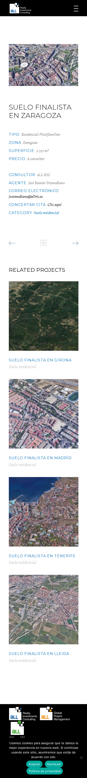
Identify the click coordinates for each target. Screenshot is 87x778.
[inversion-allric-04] (43, 65)
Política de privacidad (45, 771)
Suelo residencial (46, 212)
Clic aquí (54, 204)
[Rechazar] (81, 757)
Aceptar (34, 764)
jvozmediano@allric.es (26, 196)
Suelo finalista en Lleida (39, 653)
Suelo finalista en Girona (40, 360)
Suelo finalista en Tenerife (42, 556)
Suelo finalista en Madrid (40, 458)
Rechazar (54, 764)
